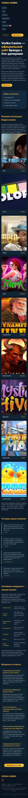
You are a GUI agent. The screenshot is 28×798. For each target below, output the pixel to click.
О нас (3, 11)
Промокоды (6, 25)
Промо (4, 22)
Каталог (4, 7)
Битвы (3, 29)
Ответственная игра (17, 784)
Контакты (4, 14)
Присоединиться (17, 35)
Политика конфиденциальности (8, 785)
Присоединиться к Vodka (14, 765)
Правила (9, 784)
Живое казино (5, 18)
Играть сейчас (6, 85)
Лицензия (3, 784)
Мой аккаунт (6, 35)
